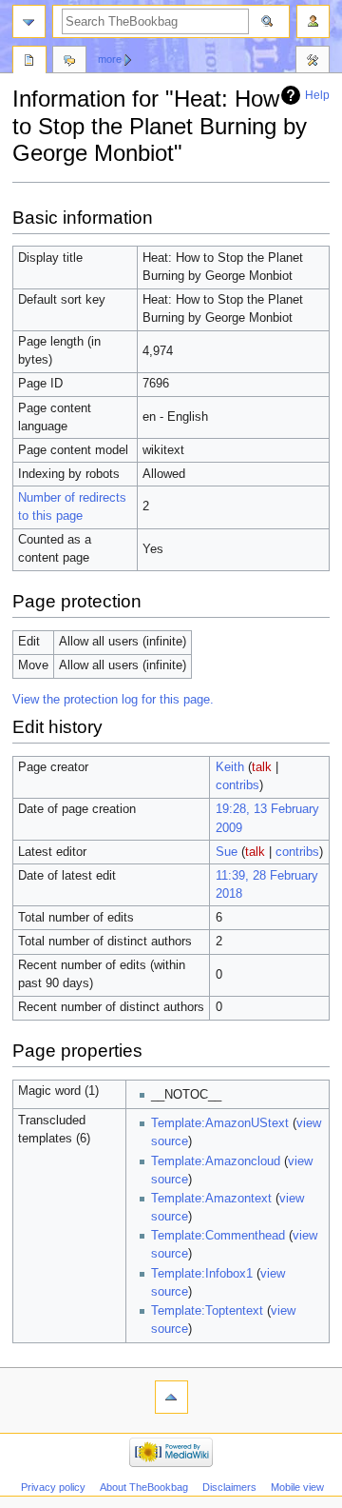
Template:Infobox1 (202, 1273)
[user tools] (313, 21)
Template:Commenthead (218, 1235)
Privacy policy (53, 1487)
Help (317, 95)
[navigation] (29, 21)
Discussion (69, 62)
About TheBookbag (144, 1487)
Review (29, 62)
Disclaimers (229, 1487)
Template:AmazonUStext (220, 1123)
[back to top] (171, 1397)
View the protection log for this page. (113, 699)
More (110, 59)
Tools (312, 62)
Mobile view (297, 1487)
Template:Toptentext (207, 1311)
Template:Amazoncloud (215, 1161)
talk (262, 767)
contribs (237, 785)
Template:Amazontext (211, 1198)
